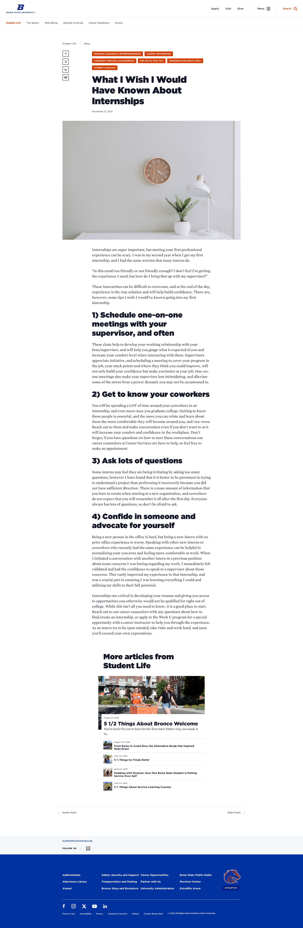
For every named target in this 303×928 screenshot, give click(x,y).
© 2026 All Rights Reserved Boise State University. (192, 913)
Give (241, 8)
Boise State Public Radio (196, 875)
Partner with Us (151, 881)
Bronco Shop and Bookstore (120, 888)
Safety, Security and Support (120, 875)
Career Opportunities (154, 875)
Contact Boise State (153, 914)
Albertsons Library (74, 881)
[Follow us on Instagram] (88, 848)
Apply (215, 8)
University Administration (157, 888)
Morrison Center (190, 881)
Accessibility (85, 914)
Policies (135, 914)
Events (119, 22)
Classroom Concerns (117, 914)
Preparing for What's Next (185, 61)
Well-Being (51, 22)
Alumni (67, 888)
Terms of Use (68, 914)
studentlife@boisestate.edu (77, 841)
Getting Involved (73, 22)
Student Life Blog (104, 68)
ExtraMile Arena (190, 888)
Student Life (13, 22)
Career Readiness (99, 22)
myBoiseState (71, 875)
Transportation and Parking (119, 881)
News (87, 43)
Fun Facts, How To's (151, 61)
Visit (228, 8)
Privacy (99, 914)
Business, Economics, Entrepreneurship (117, 54)
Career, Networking (159, 54)
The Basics (32, 22)
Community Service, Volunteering (114, 61)
